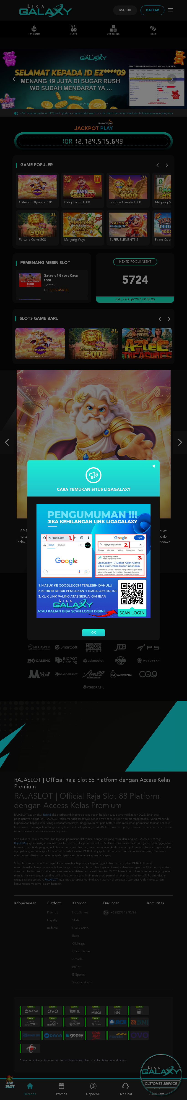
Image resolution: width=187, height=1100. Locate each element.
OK (93, 632)
